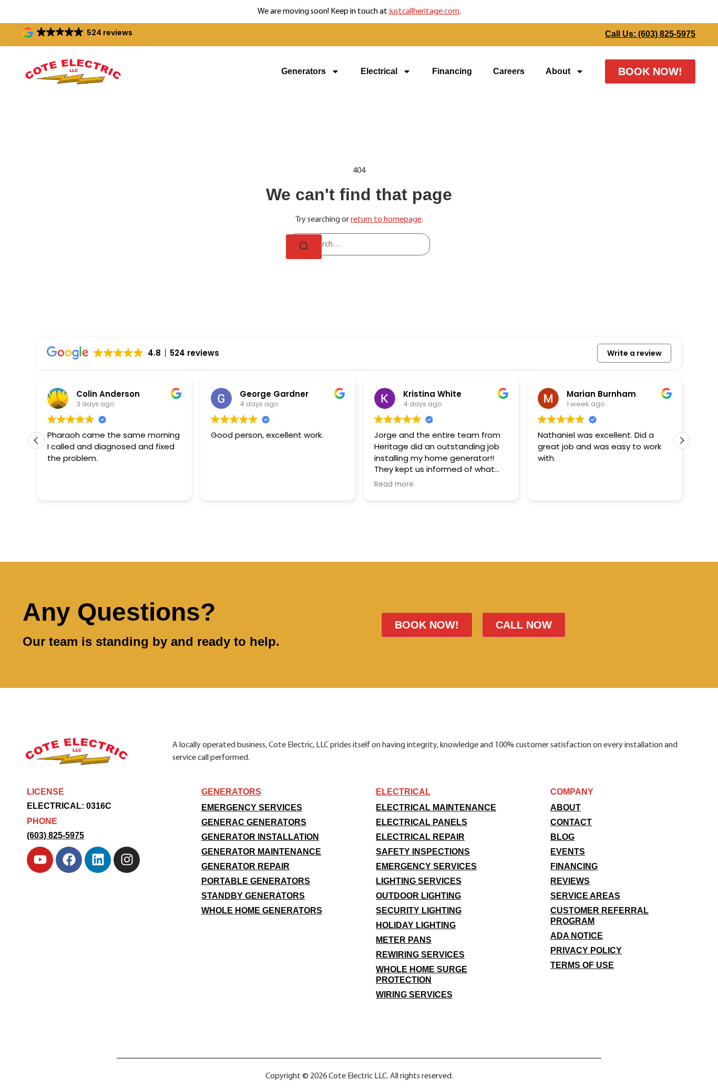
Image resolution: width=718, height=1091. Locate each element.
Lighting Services (418, 881)
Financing (452, 71)
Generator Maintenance (261, 851)
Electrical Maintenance (436, 807)
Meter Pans (404, 939)
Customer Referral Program (599, 915)
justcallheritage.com (424, 11)
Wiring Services (414, 994)
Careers (509, 71)
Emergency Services (251, 807)
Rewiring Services (420, 954)
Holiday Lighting (416, 925)
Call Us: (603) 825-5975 (650, 33)
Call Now (524, 625)
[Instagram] (127, 860)
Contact (571, 822)
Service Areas (585, 895)
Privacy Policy (586, 950)
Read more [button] (393, 484)
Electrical (379, 71)
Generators (303, 71)
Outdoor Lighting (418, 895)
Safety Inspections (423, 851)
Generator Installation (260, 836)
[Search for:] (359, 244)
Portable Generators (255, 881)
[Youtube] (40, 860)
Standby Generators (253, 895)
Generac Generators (253, 822)
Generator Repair (245, 866)
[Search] (304, 246)
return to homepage (386, 219)
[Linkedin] (98, 860)
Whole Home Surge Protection (421, 974)
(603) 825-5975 (55, 835)
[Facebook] (69, 860)
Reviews (570, 881)
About (558, 71)
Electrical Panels (421, 822)
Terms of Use (582, 965)
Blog (562, 836)
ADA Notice (576, 935)
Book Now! (650, 71)
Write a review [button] (634, 353)
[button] (78, 32)
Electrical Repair (420, 836)
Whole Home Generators (261, 910)
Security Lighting (418, 910)
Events (567, 851)
